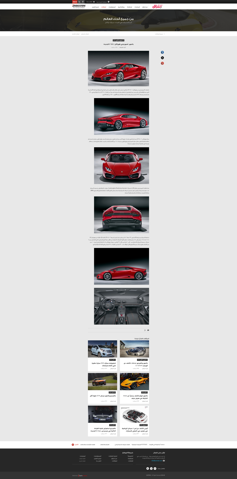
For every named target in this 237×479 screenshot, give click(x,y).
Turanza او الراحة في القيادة (156, 444)
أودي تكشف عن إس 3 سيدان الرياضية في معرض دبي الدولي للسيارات (135, 429)
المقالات (103, 7)
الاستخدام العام (105, 444)
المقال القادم (75, 34)
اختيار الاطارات (113, 456)
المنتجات (137, 7)
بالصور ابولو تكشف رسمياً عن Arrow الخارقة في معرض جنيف (135, 397)
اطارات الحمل (82, 461)
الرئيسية (130, 456)
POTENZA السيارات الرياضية (139, 444)
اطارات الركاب (82, 458)
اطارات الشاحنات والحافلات (87, 444)
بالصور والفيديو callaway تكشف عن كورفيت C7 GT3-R (136, 364)
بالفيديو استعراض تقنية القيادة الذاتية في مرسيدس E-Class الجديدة (103, 429)
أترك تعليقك (122, 47)
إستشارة (129, 7)
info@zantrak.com (157, 461)
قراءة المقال (145, 368)
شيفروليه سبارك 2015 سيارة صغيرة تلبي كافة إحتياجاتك (104, 364)
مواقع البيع (121, 7)
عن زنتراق (145, 7)
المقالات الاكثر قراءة (142, 338)
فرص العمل (95, 7)
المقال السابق (85, 34)
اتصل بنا (98, 461)
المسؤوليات (112, 7)
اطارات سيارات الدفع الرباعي (122, 444)
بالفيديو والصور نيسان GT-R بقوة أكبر (103, 396)
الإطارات (130, 461)
